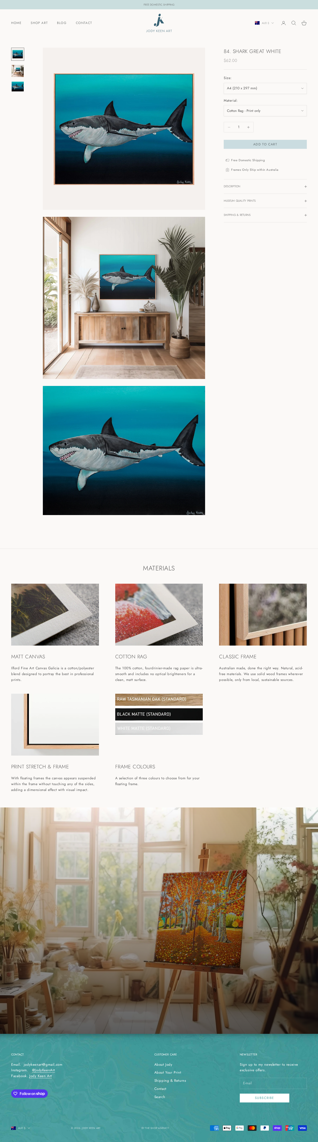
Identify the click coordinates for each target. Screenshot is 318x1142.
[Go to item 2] (17, 70)
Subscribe (264, 1097)
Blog (61, 22)
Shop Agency (159, 1128)
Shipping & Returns (170, 1080)
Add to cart (265, 144)
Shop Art (39, 22)
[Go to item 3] (17, 86)
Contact (84, 22)
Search (159, 1096)
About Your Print (167, 1072)
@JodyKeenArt (43, 1070)
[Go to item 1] (17, 54)
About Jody (163, 1064)
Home (16, 22)
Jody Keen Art (40, 1075)
